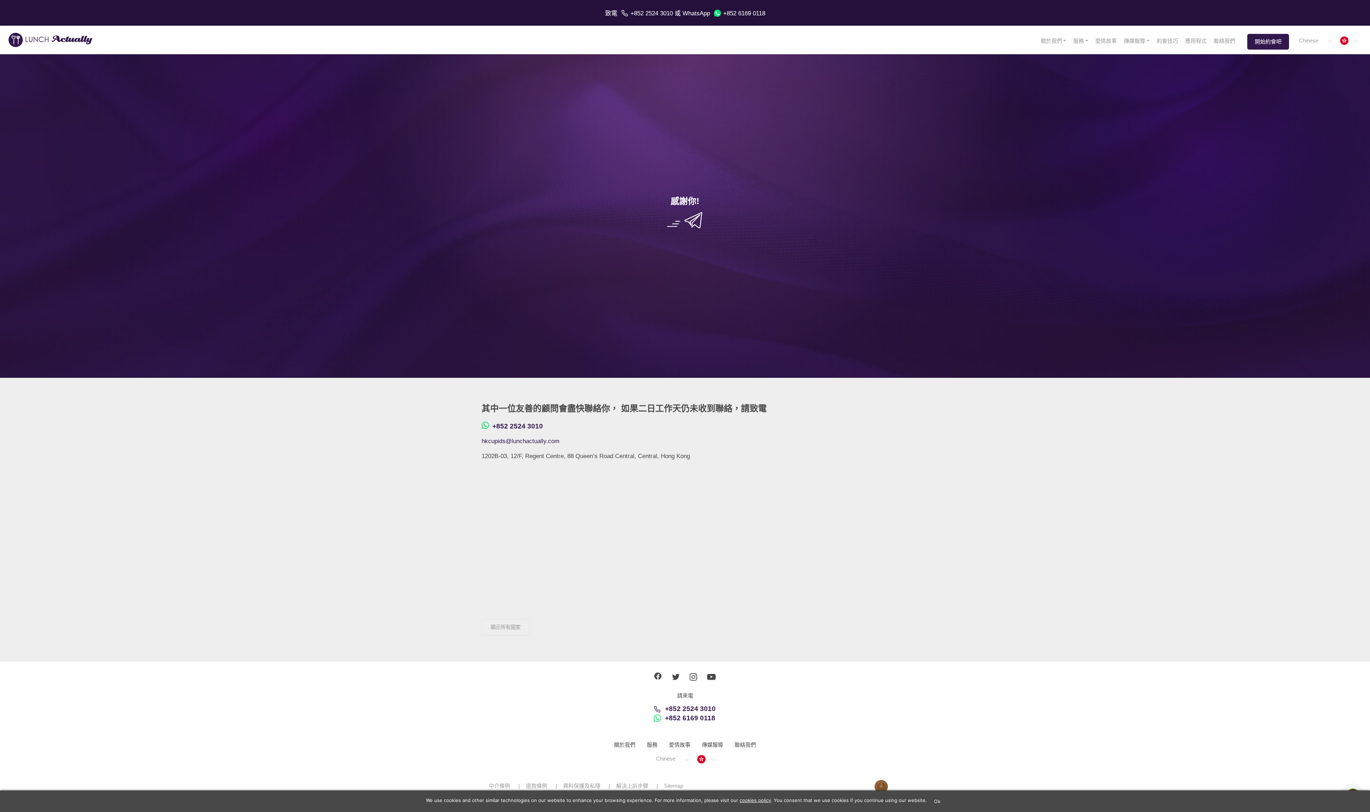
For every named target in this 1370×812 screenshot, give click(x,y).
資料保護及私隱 (581, 786)
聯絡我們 (1224, 41)
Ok (937, 801)
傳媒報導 (1134, 41)
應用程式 (1196, 41)
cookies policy (755, 800)
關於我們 (1051, 41)
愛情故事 (1106, 41)
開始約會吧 (1268, 42)
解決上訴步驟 (632, 786)
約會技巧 (1167, 41)
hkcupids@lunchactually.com (520, 441)
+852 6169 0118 (744, 13)
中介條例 (499, 786)
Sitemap (673, 786)
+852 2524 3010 (651, 13)
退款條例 (536, 786)
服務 (1078, 41)
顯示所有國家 (506, 627)
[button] (1315, 41)
